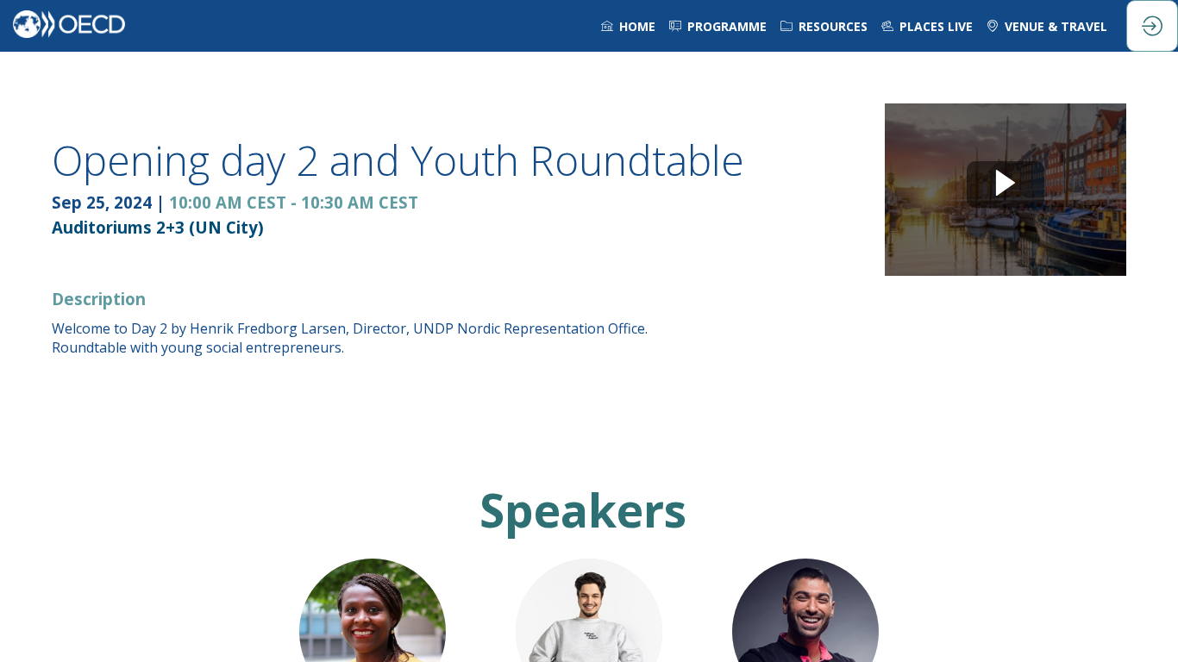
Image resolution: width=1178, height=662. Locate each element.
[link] (628, 26)
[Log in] (1152, 26)
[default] (718, 26)
